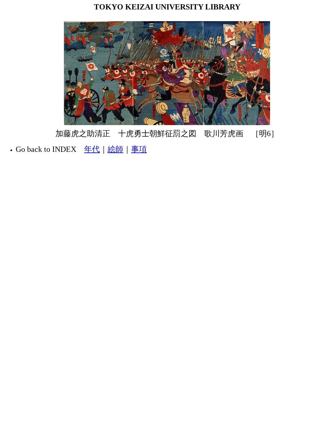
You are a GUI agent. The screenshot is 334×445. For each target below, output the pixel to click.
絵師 (115, 149)
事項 (139, 149)
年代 (92, 149)
